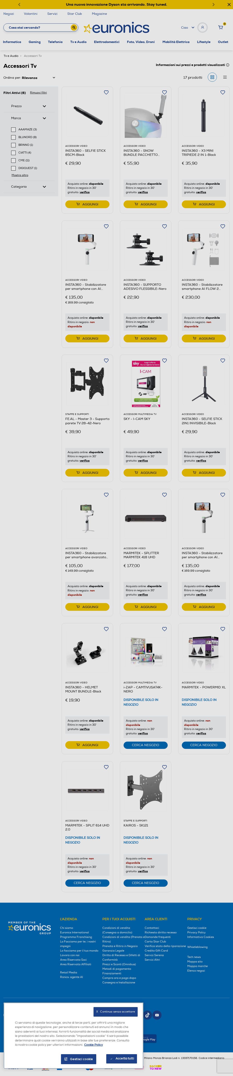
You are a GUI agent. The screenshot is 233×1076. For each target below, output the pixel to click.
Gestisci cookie (81, 1059)
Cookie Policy (93, 1045)
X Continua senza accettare (115, 1011)
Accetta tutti (125, 1058)
